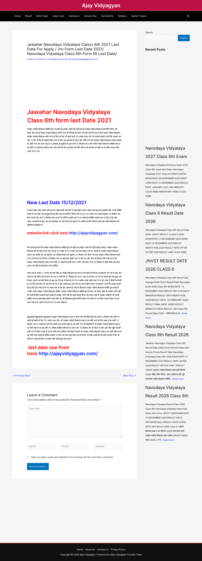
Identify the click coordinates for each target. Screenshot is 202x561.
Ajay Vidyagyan (101, 5)
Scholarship (107, 16)
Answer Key (90, 16)
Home (17, 16)
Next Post (129, 375)
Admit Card (42, 16)
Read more (178, 378)
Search (149, 32)
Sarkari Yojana (138, 16)
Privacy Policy (118, 549)
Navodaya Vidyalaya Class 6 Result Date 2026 (165, 213)
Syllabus (122, 16)
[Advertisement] (74, 86)
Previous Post (21, 375)
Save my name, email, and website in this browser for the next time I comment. (72, 457)
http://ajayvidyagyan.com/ (93, 233)
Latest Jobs (58, 16)
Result (28, 16)
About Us (90, 549)
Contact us (102, 549)
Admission (74, 16)
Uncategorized (55, 59)
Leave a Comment (36, 59)
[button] (188, 16)
